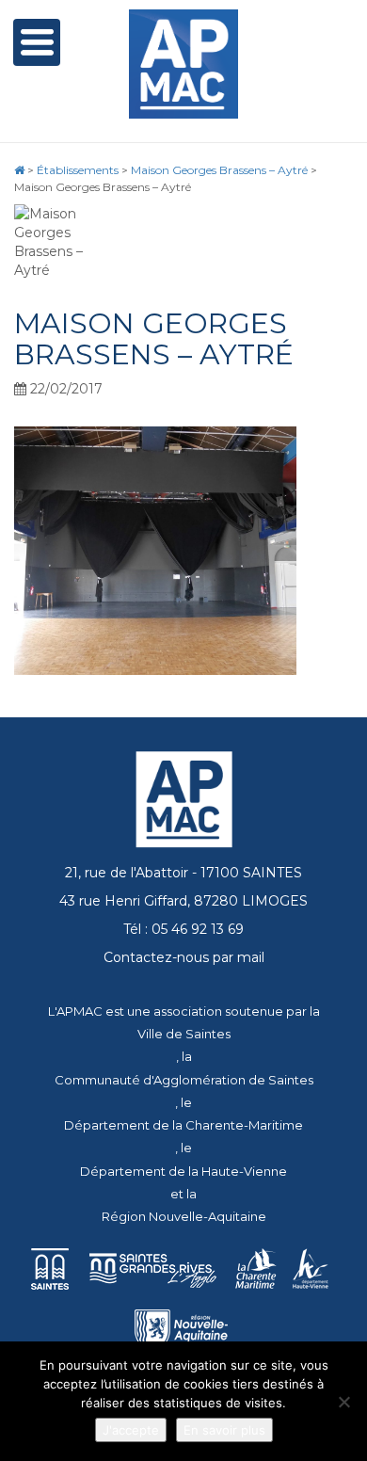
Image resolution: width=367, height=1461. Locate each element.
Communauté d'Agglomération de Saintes (184, 1079)
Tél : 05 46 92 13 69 (183, 929)
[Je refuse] (343, 1401)
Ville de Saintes (184, 1033)
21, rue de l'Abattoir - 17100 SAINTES (183, 872)
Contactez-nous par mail (184, 957)
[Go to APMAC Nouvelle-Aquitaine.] (19, 170)
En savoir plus (224, 1429)
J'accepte (131, 1429)
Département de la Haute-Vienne (183, 1171)
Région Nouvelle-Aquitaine (184, 1216)
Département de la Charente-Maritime (183, 1125)
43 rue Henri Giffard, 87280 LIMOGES (183, 900)
